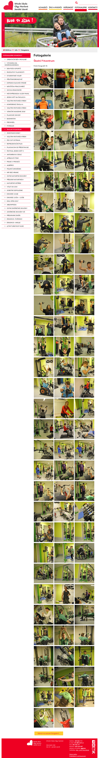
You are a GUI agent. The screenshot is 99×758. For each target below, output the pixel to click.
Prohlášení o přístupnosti (77, 756)
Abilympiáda (11, 205)
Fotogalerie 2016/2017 (12, 55)
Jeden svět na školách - (16, 97)
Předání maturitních (14, 180)
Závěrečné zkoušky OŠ (15, 212)
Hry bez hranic (12, 172)
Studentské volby (14, 76)
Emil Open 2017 (12, 201)
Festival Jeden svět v (15, 151)
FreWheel (10, 122)
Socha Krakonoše (14, 90)
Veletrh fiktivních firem (16, 101)
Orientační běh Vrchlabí (16, 60)
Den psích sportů (13, 69)
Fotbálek (10, 126)
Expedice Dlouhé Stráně (16, 83)
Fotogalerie (81, 7)
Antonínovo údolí (14, 155)
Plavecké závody (13, 115)
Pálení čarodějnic (13, 169)
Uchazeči (43, 7)
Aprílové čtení (12, 158)
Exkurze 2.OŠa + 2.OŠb (15, 198)
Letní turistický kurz (15, 226)
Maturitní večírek (13, 183)
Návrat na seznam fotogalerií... (49, 733)
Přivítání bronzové (14, 79)
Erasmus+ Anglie (13, 223)
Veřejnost (68, 7)
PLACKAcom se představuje (17, 147)
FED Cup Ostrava (13, 140)
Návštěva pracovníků (15, 87)
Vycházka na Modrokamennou (12, 64)
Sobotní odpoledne (14, 190)
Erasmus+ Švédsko (14, 219)
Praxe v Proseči (13, 162)
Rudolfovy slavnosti (15, 72)
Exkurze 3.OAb (12, 194)
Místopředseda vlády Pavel (17, 94)
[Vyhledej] (76, 3)
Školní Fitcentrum (13, 129)
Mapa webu (73, 754)
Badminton (11, 119)
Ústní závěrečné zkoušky (16, 208)
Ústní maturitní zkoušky (16, 176)
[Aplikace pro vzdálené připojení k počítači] (93, 753)
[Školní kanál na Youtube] (93, 746)
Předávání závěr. (13, 215)
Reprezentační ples (14, 144)
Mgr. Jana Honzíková (82, 750)
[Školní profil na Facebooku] (93, 742)
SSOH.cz (8, 50)
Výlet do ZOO (11, 187)
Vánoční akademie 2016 (15, 112)
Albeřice (10, 165)
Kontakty (92, 7)
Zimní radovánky (13, 133)
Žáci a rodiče (55, 7)
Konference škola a (14, 104)
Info (16, 50)
